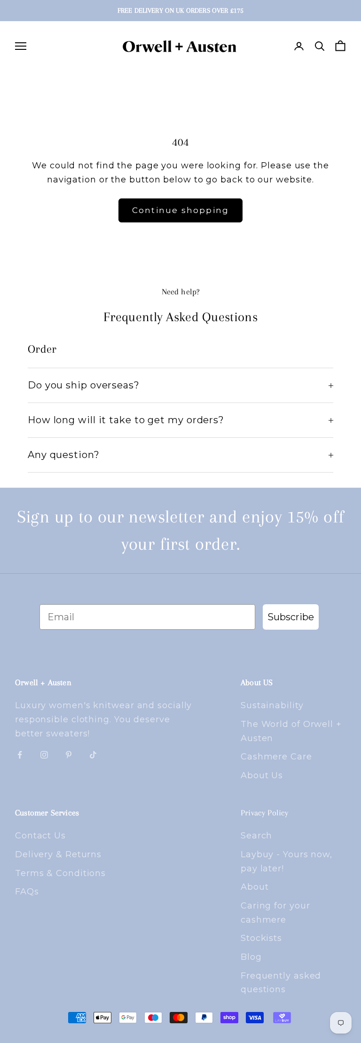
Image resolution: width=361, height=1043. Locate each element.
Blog (251, 957)
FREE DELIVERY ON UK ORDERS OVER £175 (180, 10)
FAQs (27, 891)
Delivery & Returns (58, 854)
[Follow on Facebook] (19, 754)
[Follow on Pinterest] (68, 754)
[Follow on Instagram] (44, 754)
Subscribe (290, 617)
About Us (262, 775)
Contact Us (40, 835)
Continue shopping (180, 210)
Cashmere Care (276, 756)
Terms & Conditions (60, 873)
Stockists (261, 938)
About (255, 887)
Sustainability (272, 705)
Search (256, 835)
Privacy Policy (265, 812)
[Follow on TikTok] (93, 754)
